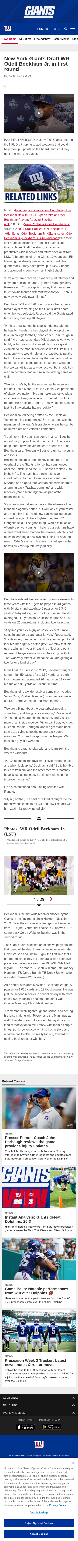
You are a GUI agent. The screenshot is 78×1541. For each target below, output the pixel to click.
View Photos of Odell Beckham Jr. (46, 224)
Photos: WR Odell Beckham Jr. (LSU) (37, 845)
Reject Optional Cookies (39, 1523)
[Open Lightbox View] (39, 895)
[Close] (73, 1463)
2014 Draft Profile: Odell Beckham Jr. (41, 229)
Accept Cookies (39, 1533)
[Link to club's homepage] (7, 27)
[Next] (50, 912)
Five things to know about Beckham (39, 210)
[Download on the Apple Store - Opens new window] (25, 1441)
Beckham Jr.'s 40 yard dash (41, 238)
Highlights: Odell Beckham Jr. (25, 233)
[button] (39, 113)
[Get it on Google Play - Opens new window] (51, 1442)
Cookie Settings (39, 1512)
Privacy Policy (24, 1505)
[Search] (65, 28)
